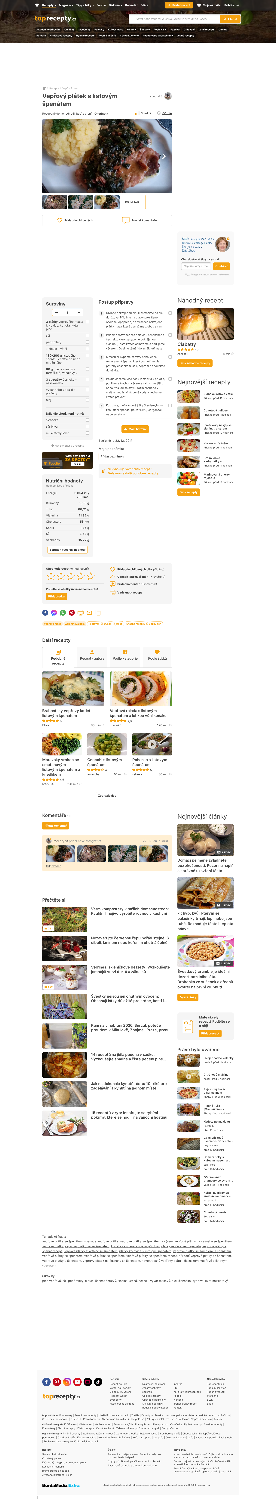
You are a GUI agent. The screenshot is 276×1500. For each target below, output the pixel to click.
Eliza (45, 725)
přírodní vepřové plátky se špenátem (205, 1256)
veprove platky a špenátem (61, 1261)
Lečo (190, 1437)
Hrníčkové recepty (61, 35)
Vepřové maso (70, 88)
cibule (89, 1281)
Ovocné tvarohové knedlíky (122, 1433)
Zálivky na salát (155, 1419)
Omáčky (69, 29)
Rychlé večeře (107, 35)
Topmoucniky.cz (216, 1387)
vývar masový (160, 1281)
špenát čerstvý (105, 1281)
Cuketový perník (215, 1212)
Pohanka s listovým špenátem (149, 762)
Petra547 (209, 1125)
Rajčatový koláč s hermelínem (215, 1090)
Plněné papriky (71, 1433)
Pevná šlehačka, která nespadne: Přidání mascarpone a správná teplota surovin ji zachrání (202, 1470)
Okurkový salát (66, 1437)
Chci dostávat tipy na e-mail (200, 259)
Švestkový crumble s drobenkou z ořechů (132, 1465)
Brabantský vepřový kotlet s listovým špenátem (68, 713)
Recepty (54, 88)
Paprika (175, 29)
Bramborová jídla (123, 1424)
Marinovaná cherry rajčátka (217, 476)
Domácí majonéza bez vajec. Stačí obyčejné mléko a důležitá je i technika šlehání (203, 1463)
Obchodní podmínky (154, 1399)
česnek (144, 1281)
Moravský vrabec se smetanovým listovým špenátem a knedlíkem (61, 767)
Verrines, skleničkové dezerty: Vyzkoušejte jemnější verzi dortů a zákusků (130, 969)
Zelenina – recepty (86, 1415)
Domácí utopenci (88, 1441)
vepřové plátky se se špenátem (87, 1246)
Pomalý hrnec (143, 1424)
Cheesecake (189, 1433)
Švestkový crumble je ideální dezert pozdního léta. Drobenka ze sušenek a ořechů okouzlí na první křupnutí (205, 979)
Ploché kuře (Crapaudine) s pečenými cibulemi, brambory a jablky (217, 1111)
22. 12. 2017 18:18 (155, 841)
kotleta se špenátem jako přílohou (135, 1246)
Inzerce (178, 1383)
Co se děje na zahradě (55, 1419)
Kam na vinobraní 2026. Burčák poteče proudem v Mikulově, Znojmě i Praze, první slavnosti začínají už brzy (129, 1030)
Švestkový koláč (66, 1441)
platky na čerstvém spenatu (181, 1246)
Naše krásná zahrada (122, 1403)
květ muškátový (216, 1281)
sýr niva (198, 1281)
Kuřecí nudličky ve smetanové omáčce (217, 1194)
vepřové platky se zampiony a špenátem (202, 1251)
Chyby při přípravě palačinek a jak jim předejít (134, 1461)
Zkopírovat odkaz (98, 613)
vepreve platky (52, 1246)
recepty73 (155, 96)
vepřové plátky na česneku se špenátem (203, 1241)
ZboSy (207, 1096)
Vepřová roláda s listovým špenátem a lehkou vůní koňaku (138, 713)
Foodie (178, 1395)
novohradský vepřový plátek (162, 1261)
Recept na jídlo (118, 1383)
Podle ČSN (160, 29)
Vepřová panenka (201, 1419)
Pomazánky (65, 1415)
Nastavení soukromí (153, 1383)
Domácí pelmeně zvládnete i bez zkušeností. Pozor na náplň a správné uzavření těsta (205, 865)
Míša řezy (124, 1437)
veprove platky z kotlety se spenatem (91, 1251)
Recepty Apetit (118, 1395)
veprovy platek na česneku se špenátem (111, 1261)
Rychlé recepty (85, 35)
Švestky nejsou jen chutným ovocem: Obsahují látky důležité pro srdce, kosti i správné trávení (127, 1001)
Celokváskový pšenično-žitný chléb (218, 1139)
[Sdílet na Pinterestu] (72, 613)
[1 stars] (51, 576)
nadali (207, 1078)
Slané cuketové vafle (218, 394)
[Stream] (88, 1382)
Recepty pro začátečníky (158, 35)
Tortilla (135, 1415)
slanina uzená (127, 1281)
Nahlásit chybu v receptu (69, 445)
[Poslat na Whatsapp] (63, 613)
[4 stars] (81, 576)
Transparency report (186, 1403)
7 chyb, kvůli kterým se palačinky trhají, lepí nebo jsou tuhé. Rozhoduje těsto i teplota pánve (205, 921)
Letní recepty (207, 29)
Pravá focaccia (91, 1419)
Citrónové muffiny (216, 1074)
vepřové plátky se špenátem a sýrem (146, 1241)
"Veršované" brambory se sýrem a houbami (218, 1180)
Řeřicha (225, 1415)
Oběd (119, 623)
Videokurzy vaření (120, 1391)
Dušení (108, 623)
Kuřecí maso (115, 29)
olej (174, 1281)
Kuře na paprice (142, 1437)
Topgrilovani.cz (216, 1391)
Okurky (131, 29)
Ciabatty (186, 344)
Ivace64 (48, 784)
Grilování (189, 29)
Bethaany (209, 1216)
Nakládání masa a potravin (114, 1415)
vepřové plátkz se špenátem (104, 1256)
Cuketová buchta (176, 1437)
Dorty (165, 1428)
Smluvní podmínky (152, 1403)
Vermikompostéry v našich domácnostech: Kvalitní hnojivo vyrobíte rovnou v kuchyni (130, 911)
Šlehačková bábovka (114, 1419)
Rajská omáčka (148, 1433)
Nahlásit (178, 1399)
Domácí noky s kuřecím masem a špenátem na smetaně (216, 1162)
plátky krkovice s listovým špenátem (145, 1251)
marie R (208, 1062)
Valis (206, 1184)
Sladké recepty (66, 1428)
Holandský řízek (107, 1437)
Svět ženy (115, 1399)
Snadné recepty (135, 623)
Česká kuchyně (129, 35)
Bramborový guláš (169, 1433)
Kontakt (178, 1407)
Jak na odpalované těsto (179, 1415)
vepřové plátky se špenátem (62, 1241)
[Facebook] (46, 1382)
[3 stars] (71, 576)
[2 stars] (61, 576)
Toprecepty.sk (215, 1383)
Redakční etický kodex (155, 1407)
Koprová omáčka (86, 1437)
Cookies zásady (151, 1395)
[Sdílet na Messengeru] (54, 613)
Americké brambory (207, 1415)
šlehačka (184, 1281)
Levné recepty (185, 35)
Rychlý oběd (226, 1437)
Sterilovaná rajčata (93, 1433)
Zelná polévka (136, 1419)
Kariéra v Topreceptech (187, 1391)
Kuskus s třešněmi (216, 443)
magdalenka (211, 1145)
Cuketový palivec (216, 410)
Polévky (99, 29)
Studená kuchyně (149, 1428)
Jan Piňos (209, 1164)
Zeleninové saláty (126, 1428)
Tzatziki (218, 1419)
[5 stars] (91, 576)
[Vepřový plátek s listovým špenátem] (60, 853)
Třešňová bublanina (177, 1419)
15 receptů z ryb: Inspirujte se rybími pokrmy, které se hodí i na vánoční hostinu (129, 1115)
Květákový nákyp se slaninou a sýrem (218, 426)
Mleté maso (86, 1424)
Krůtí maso (70, 1424)
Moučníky (84, 29)
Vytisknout (81, 613)
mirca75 (115, 725)
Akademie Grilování (48, 29)
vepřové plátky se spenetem (62, 1256)
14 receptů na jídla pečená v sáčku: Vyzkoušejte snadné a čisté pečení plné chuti (127, 1059)
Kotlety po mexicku (217, 1121)
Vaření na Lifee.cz (120, 1387)
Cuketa (223, 29)
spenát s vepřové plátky (101, 1241)
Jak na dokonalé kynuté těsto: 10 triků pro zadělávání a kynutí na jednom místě (129, 1085)
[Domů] (44, 88)
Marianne (212, 1395)
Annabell (182, 353)
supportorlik (211, 1200)
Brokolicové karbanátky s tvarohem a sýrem (216, 461)
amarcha (93, 774)
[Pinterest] (57, 1382)
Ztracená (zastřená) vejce (57, 1474)
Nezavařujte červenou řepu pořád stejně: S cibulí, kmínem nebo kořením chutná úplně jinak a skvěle (130, 942)
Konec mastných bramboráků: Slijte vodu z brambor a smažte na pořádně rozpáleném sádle (204, 1456)
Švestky (145, 29)
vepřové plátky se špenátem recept (151, 1256)
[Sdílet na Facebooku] (45, 613)
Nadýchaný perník (206, 1437)
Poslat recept (89, 613)
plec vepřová (51, 1281)
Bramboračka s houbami (56, 1470)
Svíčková (76, 1419)
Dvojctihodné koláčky (219, 1058)
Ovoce (174, 1428)
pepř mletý (75, 1281)
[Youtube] (77, 1382)
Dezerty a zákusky (152, 1415)
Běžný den (155, 623)
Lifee (210, 1403)
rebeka (137, 774)
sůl (64, 1281)
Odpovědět (53, 866)
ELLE (210, 1399)
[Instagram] (67, 1382)
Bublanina (49, 1441)
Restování (94, 623)
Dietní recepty (85, 1428)
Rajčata (41, 35)
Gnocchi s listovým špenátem (104, 762)
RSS (176, 1387)
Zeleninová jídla (75, 623)
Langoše (158, 1437)
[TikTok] (98, 1382)
